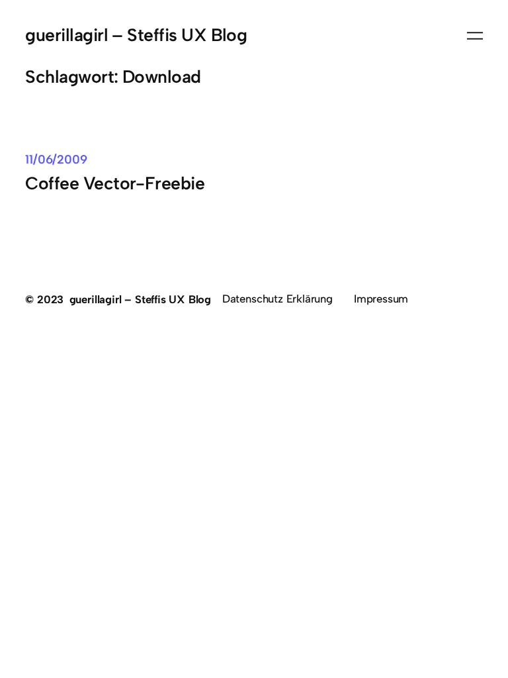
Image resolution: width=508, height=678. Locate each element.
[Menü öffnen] (475, 36)
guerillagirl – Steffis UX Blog (136, 35)
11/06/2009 (56, 159)
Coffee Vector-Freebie (114, 183)
